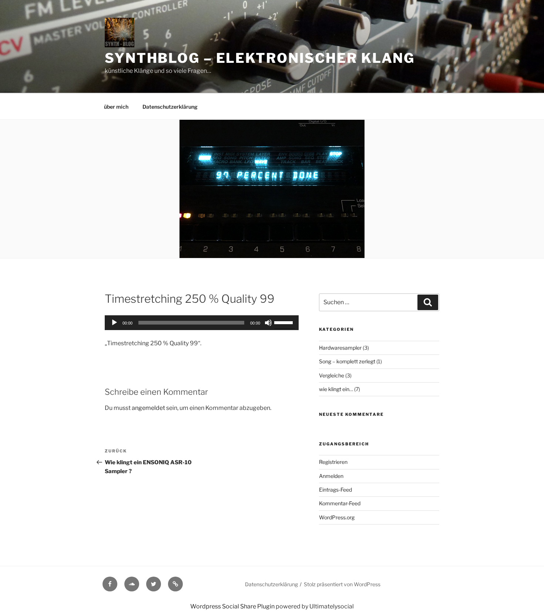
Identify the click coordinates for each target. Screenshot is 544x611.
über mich (116, 106)
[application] (202, 322)
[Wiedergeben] (114, 322)
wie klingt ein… (336, 389)
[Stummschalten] (268, 322)
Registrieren (333, 462)
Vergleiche (331, 375)
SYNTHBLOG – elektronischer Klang (260, 58)
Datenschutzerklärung (170, 106)
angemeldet (148, 407)
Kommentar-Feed (339, 503)
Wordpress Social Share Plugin (233, 606)
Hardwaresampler (340, 347)
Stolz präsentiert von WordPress (342, 584)
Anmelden (331, 476)
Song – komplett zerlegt (347, 361)
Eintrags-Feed (335, 489)
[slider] (284, 322)
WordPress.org (337, 517)
